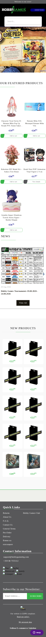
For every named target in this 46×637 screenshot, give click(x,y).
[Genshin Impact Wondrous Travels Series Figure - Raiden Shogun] (11, 201)
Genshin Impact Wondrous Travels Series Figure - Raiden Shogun (11, 217)
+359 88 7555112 (39, 10)
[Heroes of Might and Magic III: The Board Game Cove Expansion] (12, 461)
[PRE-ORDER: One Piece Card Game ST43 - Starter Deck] (34, 349)
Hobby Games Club (31, 513)
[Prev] (3, 50)
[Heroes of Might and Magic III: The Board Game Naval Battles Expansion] (34, 461)
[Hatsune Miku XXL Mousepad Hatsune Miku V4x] (35, 106)
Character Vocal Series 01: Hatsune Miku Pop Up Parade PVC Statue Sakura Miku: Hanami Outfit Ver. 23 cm (11, 123)
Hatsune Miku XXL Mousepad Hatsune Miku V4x (34, 123)
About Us (7, 517)
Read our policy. (23, 617)
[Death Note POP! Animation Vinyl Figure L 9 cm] (35, 155)
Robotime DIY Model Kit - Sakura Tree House (11, 170)
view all (23, 303)
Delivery (6, 537)
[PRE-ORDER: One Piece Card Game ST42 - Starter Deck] (12, 377)
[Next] (42, 50)
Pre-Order (7, 533)
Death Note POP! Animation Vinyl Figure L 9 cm (34, 170)
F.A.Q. (6, 521)
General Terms (9, 529)
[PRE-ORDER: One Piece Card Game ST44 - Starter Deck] (12, 349)
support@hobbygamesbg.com (16, 557)
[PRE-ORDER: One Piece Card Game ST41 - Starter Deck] (34, 377)
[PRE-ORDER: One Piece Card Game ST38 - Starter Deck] (12, 433)
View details (36, 182)
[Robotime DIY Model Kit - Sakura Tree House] (11, 155)
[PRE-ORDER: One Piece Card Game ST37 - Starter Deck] (34, 433)
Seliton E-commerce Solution (23, 628)
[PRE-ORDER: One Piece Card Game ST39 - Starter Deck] (34, 405)
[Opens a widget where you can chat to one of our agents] (37, 633)
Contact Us (8, 525)
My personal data (25, 622)
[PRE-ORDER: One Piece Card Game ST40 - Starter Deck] (12, 405)
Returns (6, 513)
